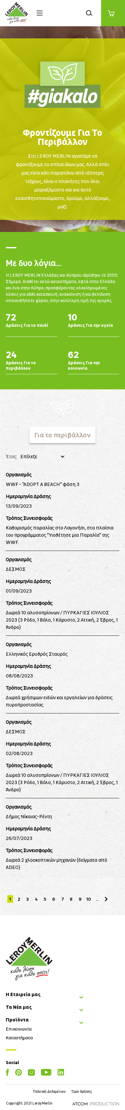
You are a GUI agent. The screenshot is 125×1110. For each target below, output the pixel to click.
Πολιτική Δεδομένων (49, 1091)
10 (88, 899)
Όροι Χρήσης (82, 1091)
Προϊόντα (17, 1020)
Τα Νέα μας (19, 1007)
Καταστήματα (19, 1037)
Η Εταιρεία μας (23, 994)
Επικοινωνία (19, 1028)
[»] (106, 899)
